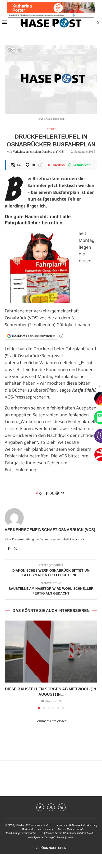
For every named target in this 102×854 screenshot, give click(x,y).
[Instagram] (62, 807)
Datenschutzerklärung (84, 825)
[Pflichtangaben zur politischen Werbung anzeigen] (73, 15)
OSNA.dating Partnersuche (20, 833)
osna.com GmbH (41, 825)
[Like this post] (40, 493)
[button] (9, 665)
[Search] (98, 23)
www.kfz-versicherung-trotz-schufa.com (50, 837)
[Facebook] (40, 807)
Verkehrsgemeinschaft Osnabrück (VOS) (38, 151)
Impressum (62, 825)
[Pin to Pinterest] (57, 493)
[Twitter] (51, 807)
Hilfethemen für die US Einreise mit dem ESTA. (67, 833)
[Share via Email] (62, 493)
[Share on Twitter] (52, 493)
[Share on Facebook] (46, 493)
